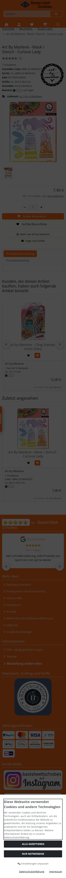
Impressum (55, 871)
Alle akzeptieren (33, 844)
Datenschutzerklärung (31, 871)
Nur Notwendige (33, 853)
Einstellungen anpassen (35, 863)
